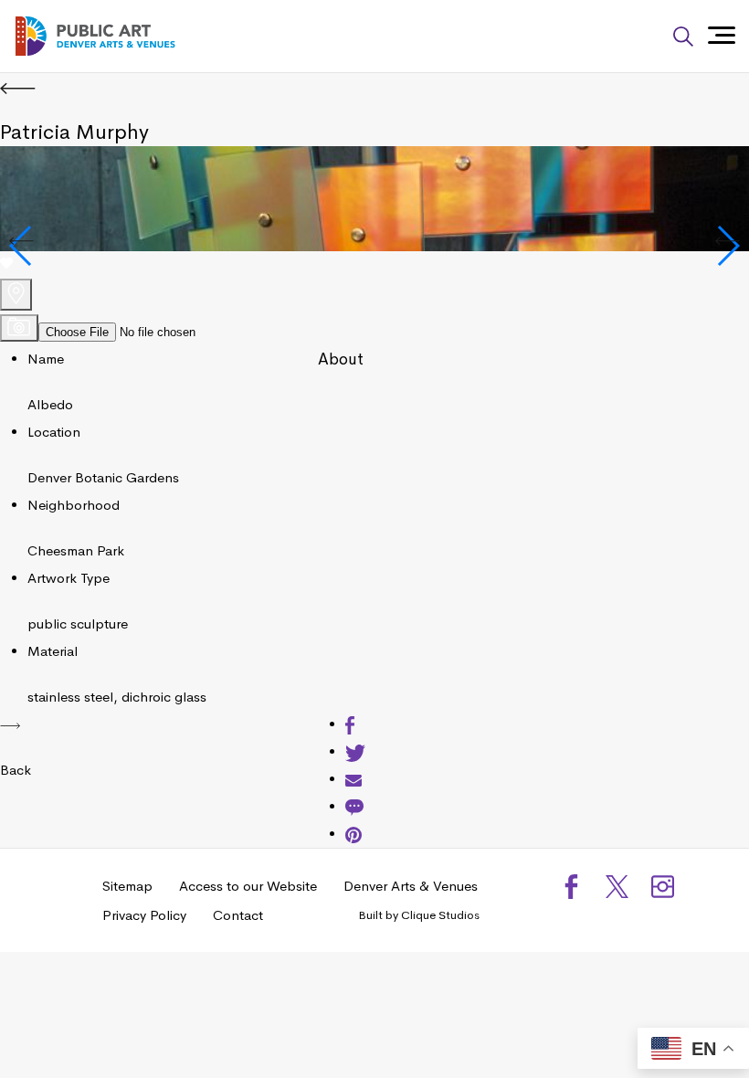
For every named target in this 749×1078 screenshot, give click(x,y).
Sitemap (127, 885)
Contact (238, 915)
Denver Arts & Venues (410, 885)
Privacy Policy (144, 915)
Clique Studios (440, 915)
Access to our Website (248, 885)
